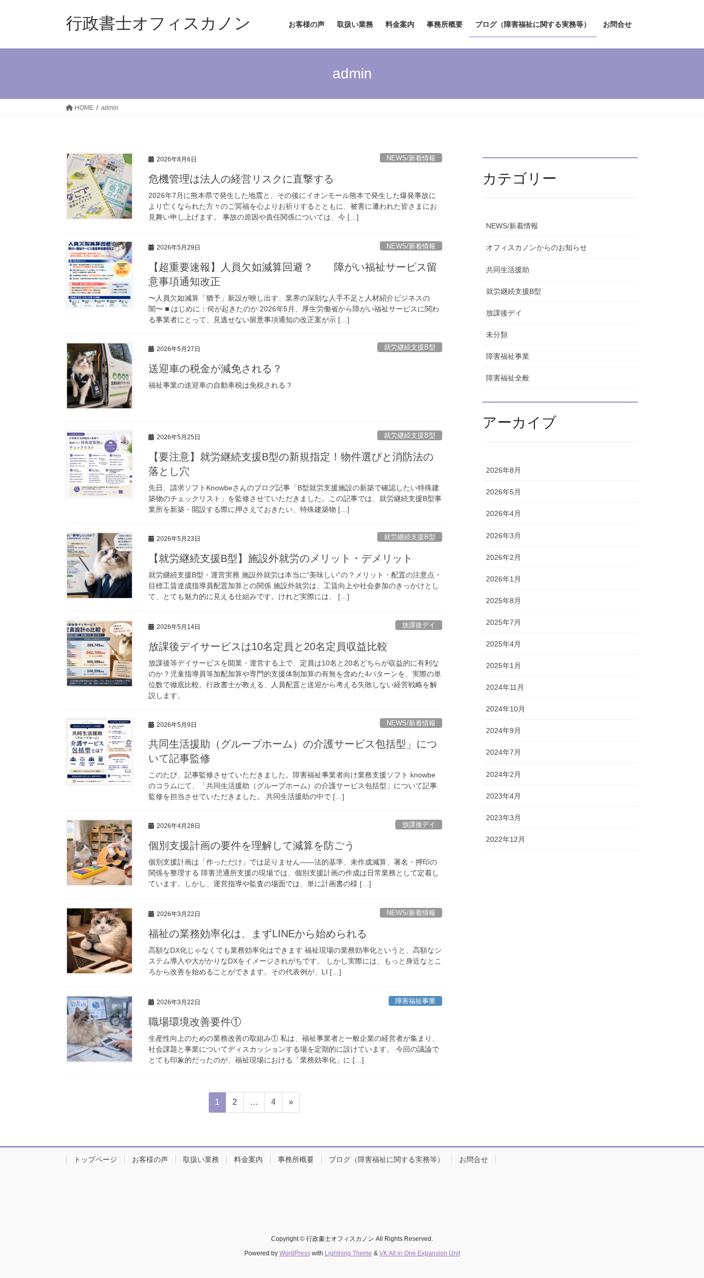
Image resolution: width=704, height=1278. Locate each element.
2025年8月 (503, 600)
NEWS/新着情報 (411, 158)
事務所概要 (296, 1159)
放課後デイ (418, 625)
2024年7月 (503, 752)
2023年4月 (503, 796)
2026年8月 (503, 470)
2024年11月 (505, 687)
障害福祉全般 (507, 378)
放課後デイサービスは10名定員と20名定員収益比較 (268, 646)
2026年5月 (503, 492)
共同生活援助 (507, 269)
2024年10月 (505, 709)
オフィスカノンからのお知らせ (536, 247)
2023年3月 (503, 818)
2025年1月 (503, 665)
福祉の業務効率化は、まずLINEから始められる (257, 933)
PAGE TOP (677, 1231)
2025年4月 (503, 644)
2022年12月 (505, 839)
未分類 (497, 334)
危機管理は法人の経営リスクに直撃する (241, 179)
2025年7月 (503, 622)
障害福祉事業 (415, 1001)
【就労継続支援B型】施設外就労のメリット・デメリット (280, 558)
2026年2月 (503, 557)
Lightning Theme (348, 1253)
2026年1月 (503, 579)
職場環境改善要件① (194, 1021)
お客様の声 (150, 1159)
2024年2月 (503, 774)
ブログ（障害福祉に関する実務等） (386, 1159)
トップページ (95, 1159)
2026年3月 (503, 536)
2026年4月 (503, 513)
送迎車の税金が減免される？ (215, 368)
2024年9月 (503, 730)
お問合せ (473, 1159)
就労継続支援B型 (409, 347)
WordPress (294, 1253)
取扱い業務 (201, 1159)
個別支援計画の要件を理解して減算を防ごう (251, 845)
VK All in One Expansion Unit (419, 1253)
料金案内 (248, 1159)
